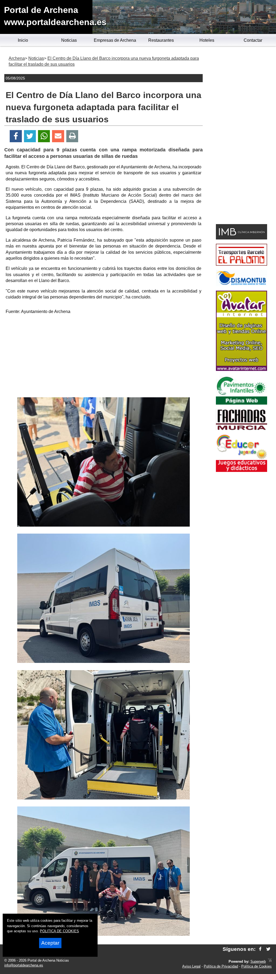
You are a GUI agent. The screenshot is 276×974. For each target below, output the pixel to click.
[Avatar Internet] (241, 369)
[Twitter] (30, 136)
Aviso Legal (191, 966)
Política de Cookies (256, 966)
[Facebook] (16, 136)
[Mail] (58, 136)
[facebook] (260, 949)
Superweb (258, 961)
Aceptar (50, 943)
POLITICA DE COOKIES (59, 931)
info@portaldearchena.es (23, 965)
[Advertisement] (103, 357)
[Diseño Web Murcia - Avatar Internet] (270, 961)
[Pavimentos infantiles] (241, 403)
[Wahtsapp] (44, 136)
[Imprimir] (72, 136)
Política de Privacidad (221, 966)
